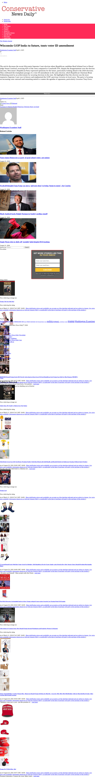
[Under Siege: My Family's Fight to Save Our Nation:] (7, 399)
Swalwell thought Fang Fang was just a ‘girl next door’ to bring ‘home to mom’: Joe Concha (35, 186)
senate (66, 321)
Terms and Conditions (10, 338)
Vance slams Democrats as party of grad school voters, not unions (25, 158)
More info (47, 309)
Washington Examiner (85, 321)
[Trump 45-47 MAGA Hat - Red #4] (4, 756)
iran (37, 321)
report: (56, 321)
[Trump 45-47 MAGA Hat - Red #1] (4, 727)
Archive (6, 28)
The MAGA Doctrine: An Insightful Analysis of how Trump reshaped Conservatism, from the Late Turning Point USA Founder (32, 601)
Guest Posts (7, 38)
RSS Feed (7, 36)
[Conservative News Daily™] (23, 16)
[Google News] (5, 103)
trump (71, 321)
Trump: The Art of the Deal (7, 301)
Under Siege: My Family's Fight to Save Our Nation (13, 405)
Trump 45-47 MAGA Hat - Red (8, 769)
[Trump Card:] (5, 484)
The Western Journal (6, 41)
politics (50, 321)
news (45, 321)
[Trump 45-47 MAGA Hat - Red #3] (4, 746)
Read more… (47, 93)
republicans (62, 321)
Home (5, 24)
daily (12, 321)
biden (2, 321)
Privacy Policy (8, 337)
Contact (6, 29)
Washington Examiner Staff (8, 50)
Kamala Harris (41, 321)
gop (23, 321)
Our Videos (7, 26)
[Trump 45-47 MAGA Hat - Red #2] (4, 736)
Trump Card (3, 490)
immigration (33, 321)
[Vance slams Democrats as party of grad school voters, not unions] (18, 154)
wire (1, 323)
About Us (6, 31)
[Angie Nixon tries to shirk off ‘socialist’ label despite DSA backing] (18, 238)
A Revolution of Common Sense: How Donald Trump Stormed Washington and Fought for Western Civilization (29, 628)
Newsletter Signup (9, 33)
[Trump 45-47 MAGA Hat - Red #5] (4, 765)
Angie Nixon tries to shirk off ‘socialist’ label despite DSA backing (25, 242)
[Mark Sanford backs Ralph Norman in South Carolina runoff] (18, 210)
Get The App (7, 34)
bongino (8, 321)
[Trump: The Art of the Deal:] (7, 295)
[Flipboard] (13, 103)
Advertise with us (9, 342)
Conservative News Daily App (13, 340)
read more (36, 384)
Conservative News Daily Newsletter (15, 335)
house (28, 321)
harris (25, 321)
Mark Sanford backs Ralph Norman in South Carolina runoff (23, 214)
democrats (17, 321)
